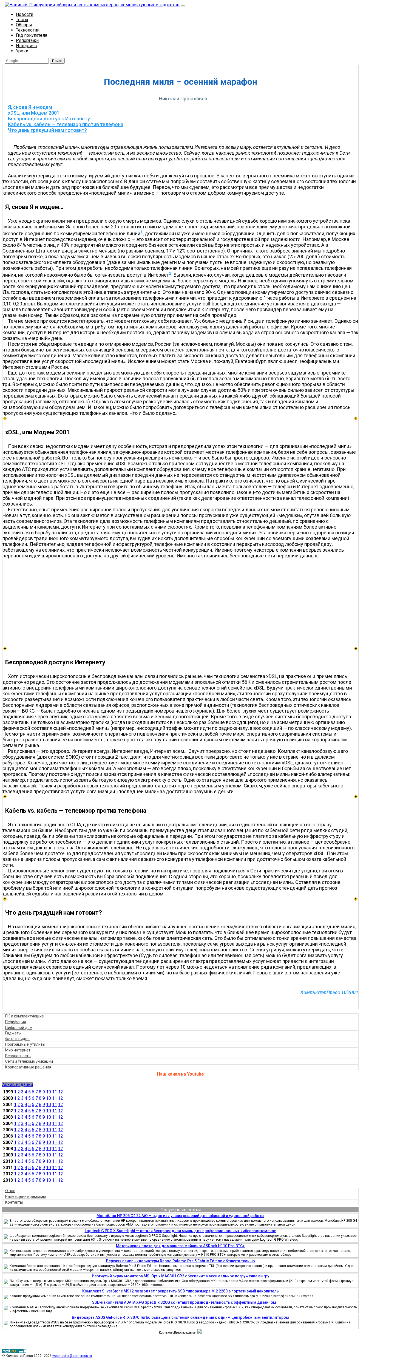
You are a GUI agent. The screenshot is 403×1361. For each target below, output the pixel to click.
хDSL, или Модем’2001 (33, 113)
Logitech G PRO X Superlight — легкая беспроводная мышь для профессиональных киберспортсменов (180, 1231)
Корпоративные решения (28, 1067)
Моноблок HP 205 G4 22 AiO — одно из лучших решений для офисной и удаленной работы (180, 1215)
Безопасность (18, 1056)
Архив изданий (17, 1084)
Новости (24, 14)
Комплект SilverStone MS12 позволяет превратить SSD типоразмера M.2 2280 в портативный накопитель (180, 1291)
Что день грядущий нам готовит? (47, 130)
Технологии (27, 30)
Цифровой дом (18, 1027)
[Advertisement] (183, 602)
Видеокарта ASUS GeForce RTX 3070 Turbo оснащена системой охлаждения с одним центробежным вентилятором (180, 1317)
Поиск (57, 61)
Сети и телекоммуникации (29, 1061)
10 (48, 1092)
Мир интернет (17, 1050)
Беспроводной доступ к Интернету (49, 118)
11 (54, 1092)
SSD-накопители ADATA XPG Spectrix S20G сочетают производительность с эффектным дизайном (184, 1302)
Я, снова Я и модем (30, 107)
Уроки (22, 50)
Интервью (26, 45)
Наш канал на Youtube (180, 1074)
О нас (10, 1191)
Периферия (15, 1022)
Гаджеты (13, 1033)
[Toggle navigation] (183, 6)
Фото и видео (17, 1039)
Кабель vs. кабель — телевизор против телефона (65, 124)
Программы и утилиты (25, 1044)
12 (60, 1092)
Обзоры (24, 24)
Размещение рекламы (25, 1196)
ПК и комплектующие (24, 1016)
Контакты (14, 1202)
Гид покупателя (31, 35)
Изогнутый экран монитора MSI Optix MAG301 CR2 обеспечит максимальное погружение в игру (180, 1276)
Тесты (22, 19)
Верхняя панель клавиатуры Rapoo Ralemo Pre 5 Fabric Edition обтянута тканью (180, 1261)
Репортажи (27, 40)
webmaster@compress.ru (72, 1356)
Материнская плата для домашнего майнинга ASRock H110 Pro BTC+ (180, 1246)
